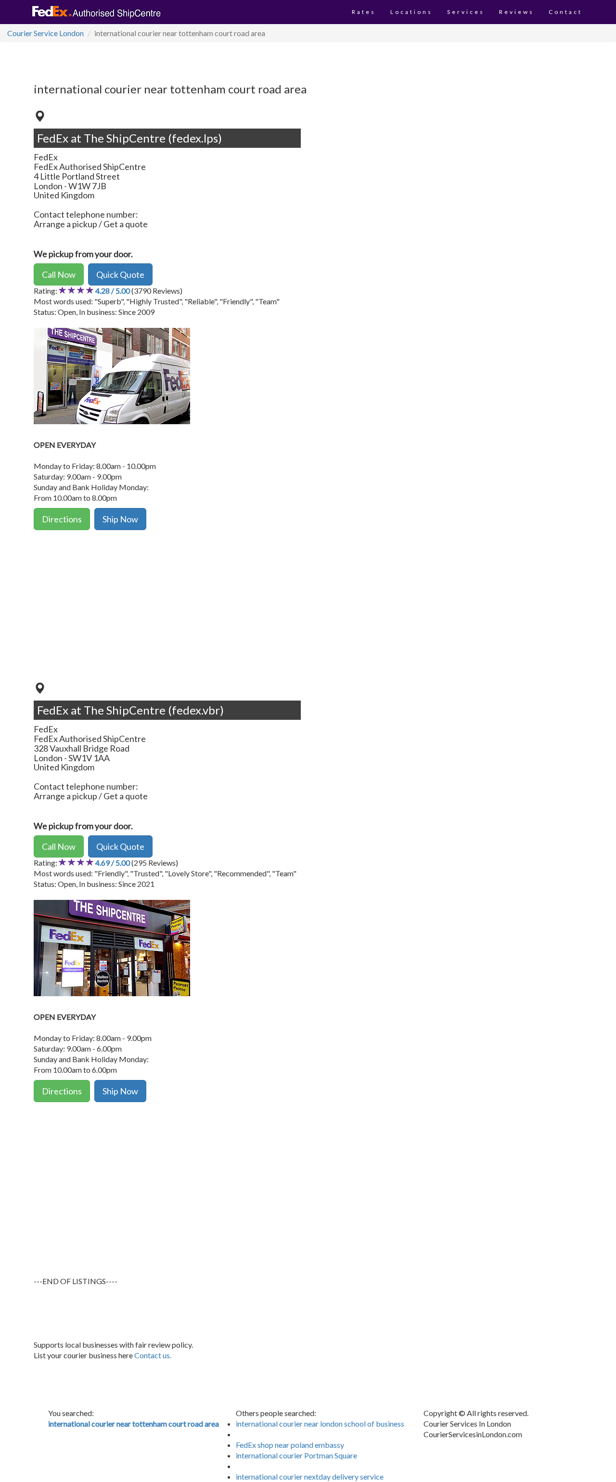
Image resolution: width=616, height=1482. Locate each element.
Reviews (516, 11)
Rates (364, 11)
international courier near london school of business (320, 1423)
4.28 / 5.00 (112, 290)
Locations (411, 11)
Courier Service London (45, 33)
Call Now (59, 274)
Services (466, 11)
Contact (565, 11)
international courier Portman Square (296, 1455)
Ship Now (120, 519)
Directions (62, 519)
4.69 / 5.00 (112, 862)
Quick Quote (120, 274)
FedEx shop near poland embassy (290, 1444)
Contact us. (152, 1355)
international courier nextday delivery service (310, 1476)
